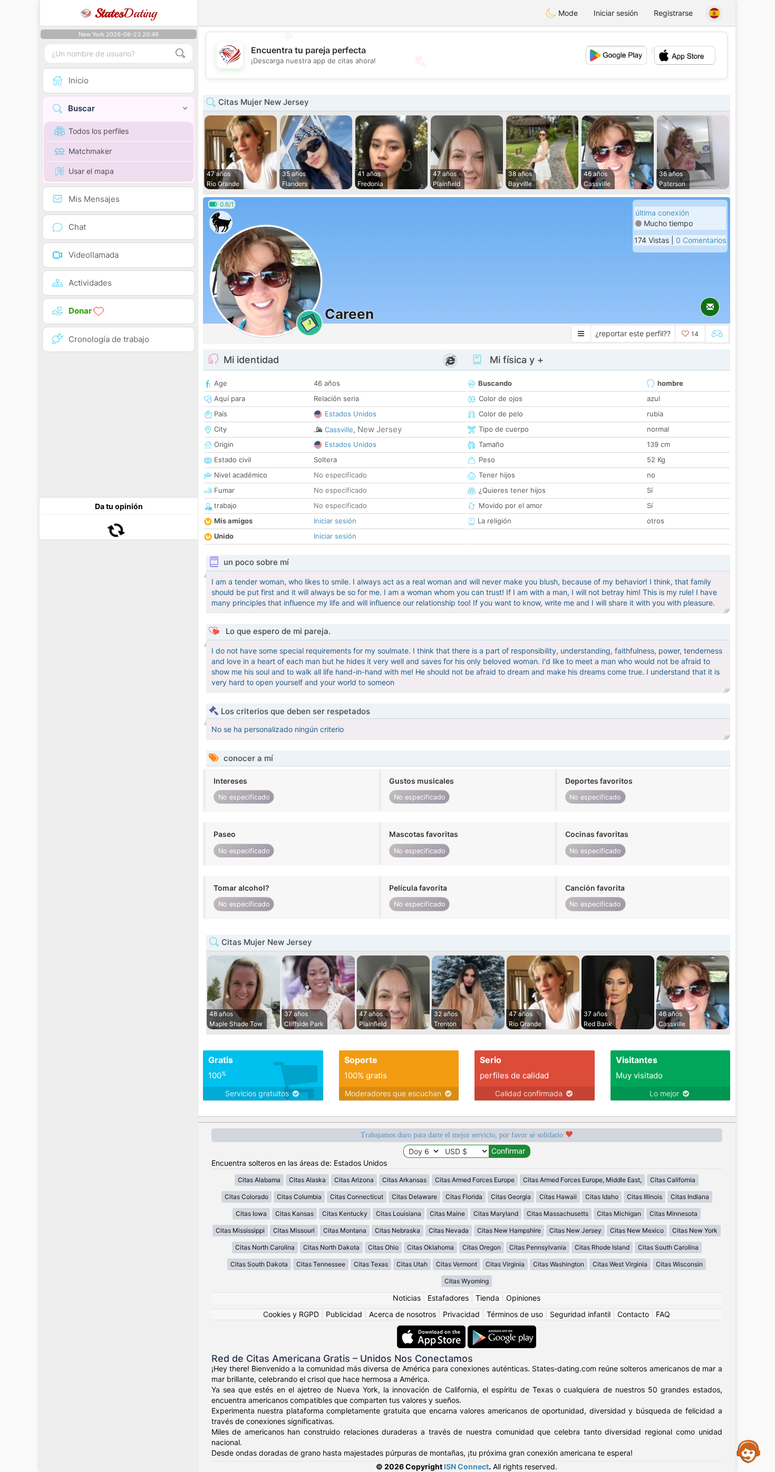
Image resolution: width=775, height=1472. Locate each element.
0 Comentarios (701, 240)
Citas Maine (447, 1213)
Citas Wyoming (466, 1281)
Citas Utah (412, 1264)
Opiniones (523, 1297)
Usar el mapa (91, 171)
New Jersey (379, 429)
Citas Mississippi (240, 1230)
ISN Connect (466, 1466)
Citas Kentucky (344, 1213)
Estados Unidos (350, 414)
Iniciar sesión (616, 12)
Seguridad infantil (580, 1314)
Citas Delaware (414, 1197)
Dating (126, 13)
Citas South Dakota (259, 1264)
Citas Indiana (690, 1197)
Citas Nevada (449, 1230)
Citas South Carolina (668, 1247)
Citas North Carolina (265, 1247)
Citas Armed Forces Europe (475, 1180)
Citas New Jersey (575, 1230)
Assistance (748, 1451)
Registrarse (673, 12)
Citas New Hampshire (509, 1230)
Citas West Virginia (620, 1264)
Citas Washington (558, 1264)
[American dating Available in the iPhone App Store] (432, 1330)
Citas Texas (371, 1264)
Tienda (487, 1297)
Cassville (339, 429)
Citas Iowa (251, 1213)
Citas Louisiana (398, 1213)
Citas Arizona (354, 1180)
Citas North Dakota (331, 1247)
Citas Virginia (505, 1264)
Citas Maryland (495, 1213)
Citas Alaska (307, 1180)
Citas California (672, 1180)
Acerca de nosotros (402, 1314)
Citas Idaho (601, 1197)
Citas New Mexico (637, 1230)
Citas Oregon (481, 1247)
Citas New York (695, 1230)
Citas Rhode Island (602, 1247)
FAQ (663, 1314)
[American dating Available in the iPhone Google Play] (502, 1330)
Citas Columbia (299, 1197)
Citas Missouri (294, 1230)
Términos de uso (515, 1314)
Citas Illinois (644, 1197)
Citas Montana (344, 1230)
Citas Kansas (294, 1213)
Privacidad (461, 1314)
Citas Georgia (511, 1197)
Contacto (633, 1314)
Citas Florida (463, 1197)
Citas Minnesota (674, 1213)
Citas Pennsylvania (537, 1247)
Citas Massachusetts (557, 1213)
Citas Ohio (383, 1247)
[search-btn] (180, 53)
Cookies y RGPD (291, 1314)
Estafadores (448, 1297)
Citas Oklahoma (430, 1247)
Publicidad (344, 1314)
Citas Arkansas (404, 1180)
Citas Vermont (456, 1264)
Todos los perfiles (99, 130)
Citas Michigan (619, 1213)
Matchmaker (90, 151)
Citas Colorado (246, 1197)
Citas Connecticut (356, 1197)
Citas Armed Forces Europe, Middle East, (582, 1180)
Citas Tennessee (320, 1264)
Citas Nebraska (397, 1230)
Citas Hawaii (558, 1197)
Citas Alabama (259, 1180)
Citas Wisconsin (679, 1264)
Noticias (407, 1297)
